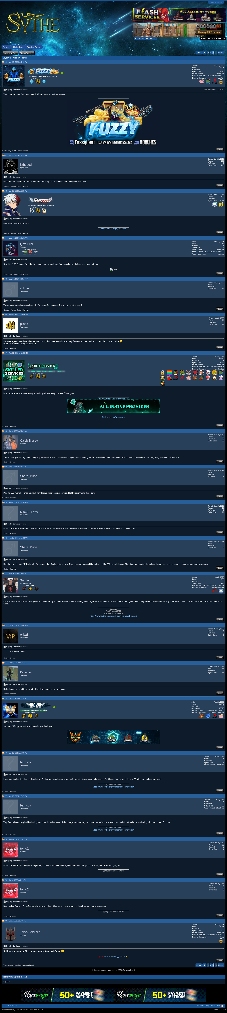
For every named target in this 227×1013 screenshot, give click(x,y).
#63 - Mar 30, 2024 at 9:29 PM (15, 191)
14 (223, 320)
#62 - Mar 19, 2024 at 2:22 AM (15, 155)
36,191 (221, 704)
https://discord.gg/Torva (114, 956)
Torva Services (30, 932)
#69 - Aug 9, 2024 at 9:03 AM (15, 467)
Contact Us (200, 1006)
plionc (24, 324)
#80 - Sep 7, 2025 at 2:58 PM (15, 921)
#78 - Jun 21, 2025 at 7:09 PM (15, 839)
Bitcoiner (26, 672)
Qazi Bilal (26, 244)
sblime (24, 288)
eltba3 (24, 634)
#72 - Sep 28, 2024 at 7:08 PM (15, 573)
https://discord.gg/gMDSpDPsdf (113, 398)
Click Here (220, 74)
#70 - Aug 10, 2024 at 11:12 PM (16, 502)
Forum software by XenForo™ (22, 1010)
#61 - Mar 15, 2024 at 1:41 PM (15, 62)
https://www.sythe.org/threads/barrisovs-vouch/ (113, 787)
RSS (222, 1006)
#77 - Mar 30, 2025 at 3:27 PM (15, 796)
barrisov (25, 762)
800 (222, 197)
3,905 (222, 68)
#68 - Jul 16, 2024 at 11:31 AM (15, 431)
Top (218, 1006)
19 (223, 668)
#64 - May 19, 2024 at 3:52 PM (15, 238)
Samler (25, 580)
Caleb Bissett (29, 440)
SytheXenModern (10, 1006)
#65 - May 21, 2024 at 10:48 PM (16, 279)
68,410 (221, 358)
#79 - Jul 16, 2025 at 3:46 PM (15, 880)
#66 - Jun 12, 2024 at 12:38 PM (16, 314)
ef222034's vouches (125, 970)
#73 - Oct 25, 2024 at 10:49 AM (16, 625)
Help (207, 1006)
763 (222, 161)
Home (213, 1006)
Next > (220, 53)
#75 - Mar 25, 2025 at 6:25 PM (15, 698)
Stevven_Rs (8, 151)
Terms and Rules (219, 1010)
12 (223, 508)
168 (222, 579)
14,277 (221, 926)
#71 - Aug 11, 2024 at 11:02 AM (15, 538)
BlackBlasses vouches (104, 970)
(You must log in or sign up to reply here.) (18, 965)
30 (223, 437)
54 (223, 243)
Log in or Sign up (216, 2)
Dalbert (19, 151)
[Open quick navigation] (224, 47)
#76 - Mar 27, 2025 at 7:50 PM (15, 753)
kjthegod (26, 164)
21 (223, 759)
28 (223, 845)
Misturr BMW (29, 511)
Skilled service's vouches (113, 417)
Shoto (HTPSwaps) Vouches (113, 229)
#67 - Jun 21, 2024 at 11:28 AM (16, 353)
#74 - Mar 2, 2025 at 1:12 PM (15, 663)
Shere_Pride (28, 476)
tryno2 (24, 848)
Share (220, 150)
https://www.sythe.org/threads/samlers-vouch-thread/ (113, 616)
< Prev (198, 53)
